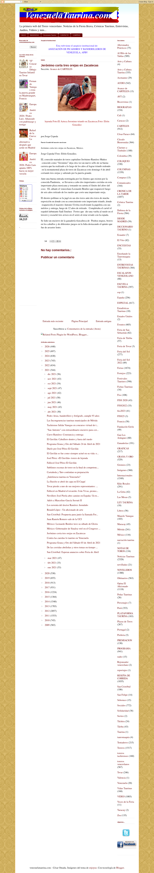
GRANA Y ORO (125, 456)
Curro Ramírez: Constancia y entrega (65, 434)
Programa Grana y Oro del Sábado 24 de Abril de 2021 (73, 444)
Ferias (120, 367)
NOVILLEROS (124, 569)
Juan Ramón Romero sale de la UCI (64, 519)
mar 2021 (53, 558)
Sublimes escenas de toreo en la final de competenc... (73, 467)
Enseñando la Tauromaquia (123, 255)
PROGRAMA (124, 648)
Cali (119, 115)
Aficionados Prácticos (123, 46)
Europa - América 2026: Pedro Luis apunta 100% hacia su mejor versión (27, 163)
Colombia (122, 155)
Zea (119, 815)
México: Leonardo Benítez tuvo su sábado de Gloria (72, 523)
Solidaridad (123, 710)
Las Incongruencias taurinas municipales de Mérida (72, 420)
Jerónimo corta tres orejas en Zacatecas (69, 65)
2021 (47, 370)
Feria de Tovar (124, 346)
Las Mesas (122, 497)
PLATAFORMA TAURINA (125, 615)
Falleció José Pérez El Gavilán (62, 462)
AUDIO (121, 83)
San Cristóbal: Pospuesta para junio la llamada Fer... (72, 514)
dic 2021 (52, 374)
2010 (47, 620)
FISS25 (121, 416)
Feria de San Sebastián (123, 331)
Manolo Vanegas (125, 515)
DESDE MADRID (122, 220)
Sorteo (120, 716)
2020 (47, 573)
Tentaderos (122, 742)
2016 (47, 592)
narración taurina (125, 540)
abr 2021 (52, 411)
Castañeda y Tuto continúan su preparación (68, 472)
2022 (47, 365)
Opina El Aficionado (122, 585)
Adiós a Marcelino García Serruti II (64, 500)
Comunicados (124, 182)
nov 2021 (52, 378)
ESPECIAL (122, 302)
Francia (121, 421)
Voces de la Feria (125, 801)
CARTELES (123, 126)
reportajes (122, 670)
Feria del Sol (123, 351)
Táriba (120, 726)
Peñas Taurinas (124, 594)
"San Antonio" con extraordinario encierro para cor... (73, 429)
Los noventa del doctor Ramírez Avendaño (67, 505)
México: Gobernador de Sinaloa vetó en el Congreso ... (73, 528)
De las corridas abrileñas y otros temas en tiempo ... (72, 547)
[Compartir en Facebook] (57, 241)
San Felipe (122, 694)
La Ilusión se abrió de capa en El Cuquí (66, 481)
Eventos (121, 324)
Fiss (119, 394)
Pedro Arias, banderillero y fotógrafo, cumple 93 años (73, 415)
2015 (47, 596)
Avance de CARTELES (61, 69)
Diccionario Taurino (49, 35)
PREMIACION (124, 640)
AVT (119, 96)
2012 (47, 610)
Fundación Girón (125, 426)
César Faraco (123, 134)
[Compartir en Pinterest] (60, 241)
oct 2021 (52, 383)
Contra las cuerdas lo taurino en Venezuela (68, 538)
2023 (47, 360)
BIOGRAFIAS (34, 35)
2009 (47, 625)
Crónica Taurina (125, 202)
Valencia (121, 777)
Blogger (120, 867)
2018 (47, 582)
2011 (47, 615)
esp (119, 292)
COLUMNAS (123, 169)
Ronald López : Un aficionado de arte (65, 509)
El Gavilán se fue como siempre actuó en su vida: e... (73, 453)
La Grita (121, 491)
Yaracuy (121, 810)
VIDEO (121, 796)
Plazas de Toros (124, 621)
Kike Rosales (123, 483)
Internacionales (124, 475)
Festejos (121, 373)
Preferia (121, 635)
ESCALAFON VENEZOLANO (125, 274)
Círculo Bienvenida (122, 141)
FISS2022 (122, 405)
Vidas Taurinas (124, 788)
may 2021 (53, 407)
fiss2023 (121, 410)
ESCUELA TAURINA (122, 285)
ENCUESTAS (124, 245)
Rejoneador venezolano (122, 663)
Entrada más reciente (53, 321)
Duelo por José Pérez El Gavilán (62, 448)
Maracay (121, 524)
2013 (47, 606)
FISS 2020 (122, 400)
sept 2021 (53, 388)
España (120, 297)
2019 (47, 578)
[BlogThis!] (53, 241)
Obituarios (122, 578)
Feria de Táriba (124, 338)
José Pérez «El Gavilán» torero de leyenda (67, 458)
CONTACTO (64, 35)
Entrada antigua (103, 321)
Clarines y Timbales (122, 149)
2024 (47, 355)
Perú (119, 608)
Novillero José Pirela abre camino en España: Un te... (73, 495)
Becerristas (122, 101)
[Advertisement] (26, 267)
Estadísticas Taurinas (123, 309)
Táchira (121, 721)
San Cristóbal (124, 686)
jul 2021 (52, 397)
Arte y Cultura (124, 61)
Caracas (121, 120)
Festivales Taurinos (122, 380)
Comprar (121, 177)
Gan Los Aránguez (122, 436)
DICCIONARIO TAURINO (125, 228)
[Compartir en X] (55, 241)
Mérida (120, 529)
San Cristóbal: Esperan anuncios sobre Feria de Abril (73, 552)
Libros (120, 510)
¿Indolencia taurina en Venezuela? (63, 476)
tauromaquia (123, 737)
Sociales (121, 705)
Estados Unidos (124, 316)
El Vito (120, 240)
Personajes (122, 602)
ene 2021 (52, 567)
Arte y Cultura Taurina (124, 71)
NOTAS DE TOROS (123, 550)
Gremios (121, 464)
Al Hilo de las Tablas (124, 54)
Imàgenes (122, 470)
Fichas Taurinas (125, 386)
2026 (47, 346)
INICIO (23, 35)
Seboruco (121, 700)
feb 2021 (52, 562)
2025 (47, 351)
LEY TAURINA (125, 502)
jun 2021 (52, 402)
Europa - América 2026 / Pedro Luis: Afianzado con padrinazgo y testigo (27, 114)
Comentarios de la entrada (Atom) (84, 328)
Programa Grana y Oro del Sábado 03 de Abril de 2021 (73, 542)
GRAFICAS (123, 448)
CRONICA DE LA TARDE (124, 192)
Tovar (120, 772)
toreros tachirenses (122, 754)
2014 (47, 601)
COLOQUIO (123, 161)
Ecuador (121, 234)
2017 (47, 587)
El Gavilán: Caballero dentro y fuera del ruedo (69, 439)
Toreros (121, 747)
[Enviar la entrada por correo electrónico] (45, 240)
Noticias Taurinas (126, 556)
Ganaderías (122, 443)
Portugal (121, 629)
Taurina (121, 731)
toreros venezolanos (123, 763)
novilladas (122, 564)
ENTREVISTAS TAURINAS (125, 266)
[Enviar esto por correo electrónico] (51, 241)
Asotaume (122, 77)
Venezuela (122, 783)
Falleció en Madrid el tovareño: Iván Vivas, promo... (72, 491)
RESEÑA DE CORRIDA (123, 677)
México (121, 534)
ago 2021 (52, 392)
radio (119, 656)
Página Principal (80, 321)
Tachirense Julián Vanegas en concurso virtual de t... (72, 425)
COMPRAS (76, 35)
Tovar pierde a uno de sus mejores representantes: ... (72, 486)
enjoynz (93, 867)
